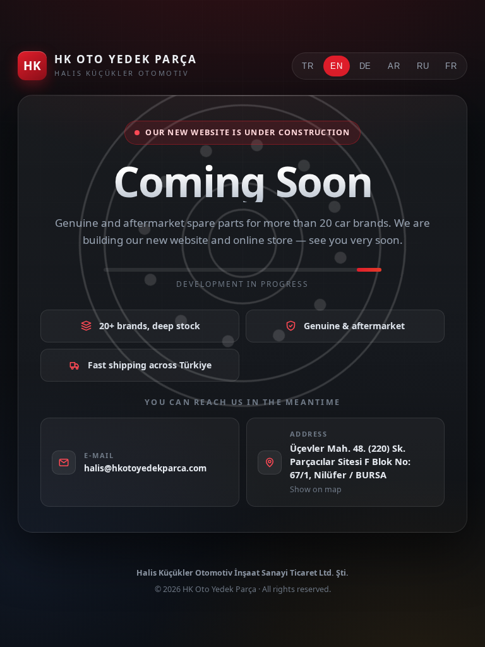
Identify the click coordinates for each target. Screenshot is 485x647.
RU (423, 66)
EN (336, 66)
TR (308, 66)
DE (365, 66)
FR (451, 66)
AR (394, 66)
